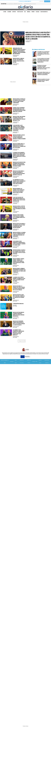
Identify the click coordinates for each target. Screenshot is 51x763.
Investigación (20, 11)
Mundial (28, 11)
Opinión (33, 11)
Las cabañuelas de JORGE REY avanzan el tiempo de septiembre (18, 3)
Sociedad (37, 11)
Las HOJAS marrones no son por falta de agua (32, 3)
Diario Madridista (44, 11)
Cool (25, 11)
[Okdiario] (25, 6)
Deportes (14, 11)
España (4, 11)
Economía (9, 11)
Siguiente (21, 341)
